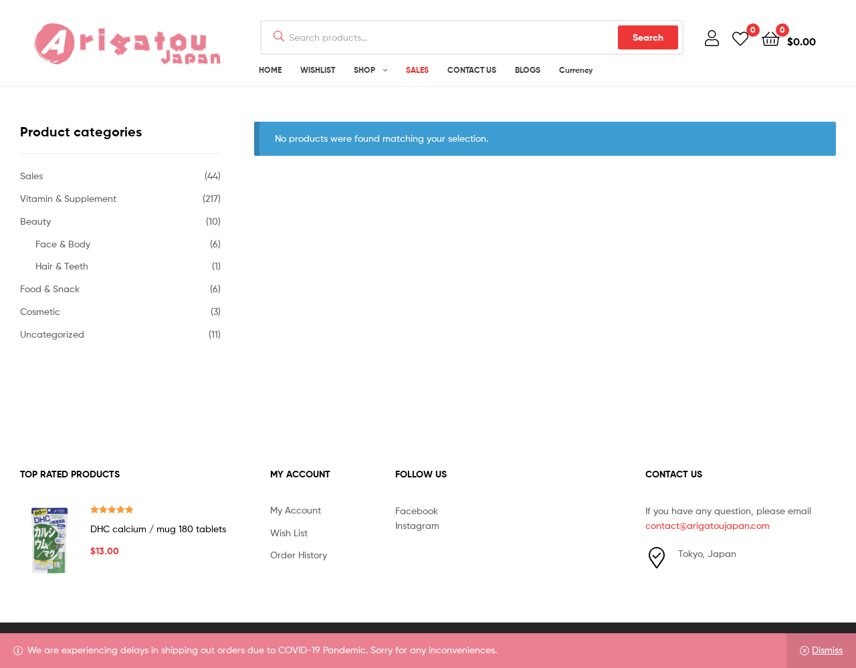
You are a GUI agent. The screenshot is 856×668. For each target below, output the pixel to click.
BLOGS (527, 70)
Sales (31, 175)
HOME (270, 70)
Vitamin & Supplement (68, 198)
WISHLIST (317, 70)
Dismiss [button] (827, 649)
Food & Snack (50, 288)
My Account (295, 510)
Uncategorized (52, 334)
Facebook (416, 510)
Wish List (289, 532)
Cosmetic (40, 311)
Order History (298, 554)
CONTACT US (471, 70)
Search (648, 37)
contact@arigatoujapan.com (707, 525)
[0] (740, 38)
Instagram (417, 525)
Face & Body (62, 243)
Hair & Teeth (61, 265)
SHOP (364, 70)
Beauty (35, 221)
